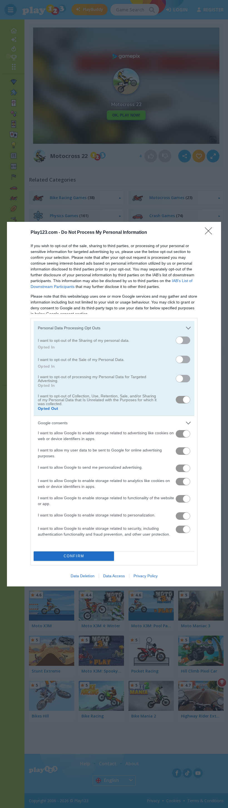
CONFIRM (74, 556)
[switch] (183, 340)
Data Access (114, 576)
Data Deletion (83, 576)
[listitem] (114, 328)
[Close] (210, 232)
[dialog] (114, 404)
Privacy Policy (145, 576)
